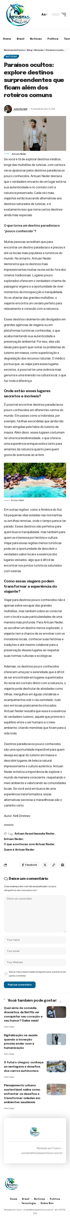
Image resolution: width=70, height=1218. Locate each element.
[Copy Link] (53, 865)
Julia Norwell (20, 109)
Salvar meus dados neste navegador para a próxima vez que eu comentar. (37, 973)
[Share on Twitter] (45, 865)
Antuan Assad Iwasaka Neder (35, 833)
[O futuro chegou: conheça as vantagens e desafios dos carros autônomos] (56, 1066)
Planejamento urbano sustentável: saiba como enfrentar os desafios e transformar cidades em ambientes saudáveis (22, 1094)
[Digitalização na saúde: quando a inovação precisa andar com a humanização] (56, 1039)
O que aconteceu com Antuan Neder (29, 844)
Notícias (11, 56)
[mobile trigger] (63, 14)
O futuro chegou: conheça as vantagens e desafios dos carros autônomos (23, 1067)
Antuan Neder (13, 839)
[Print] (62, 865)
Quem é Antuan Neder (19, 849)
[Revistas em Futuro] (18, 14)
